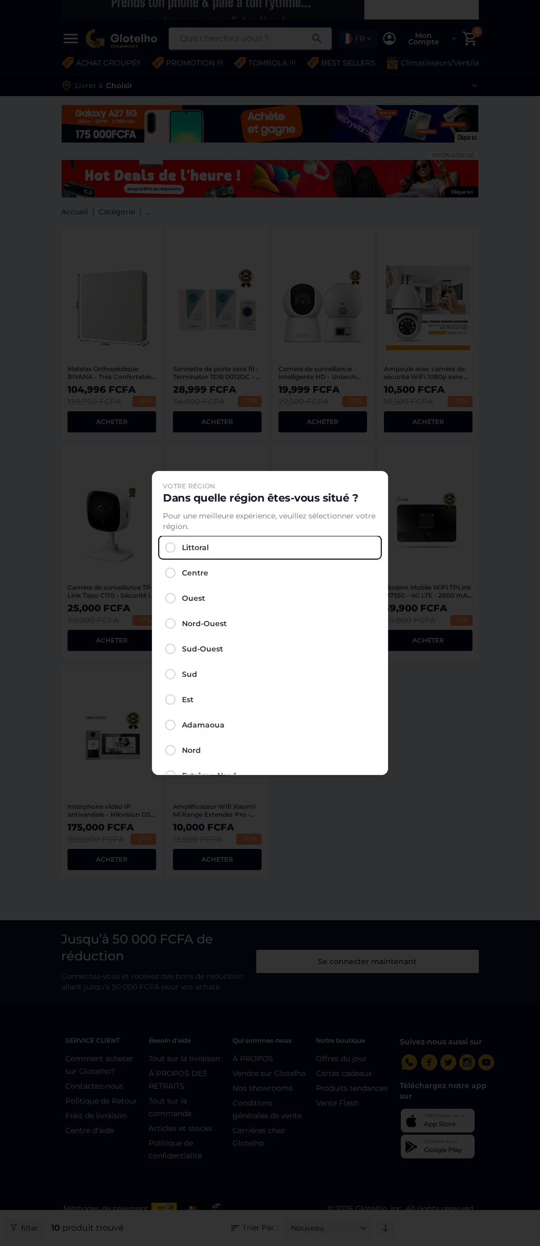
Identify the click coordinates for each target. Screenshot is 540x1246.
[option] (270, 547)
